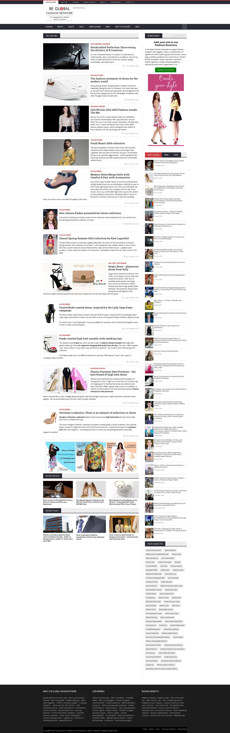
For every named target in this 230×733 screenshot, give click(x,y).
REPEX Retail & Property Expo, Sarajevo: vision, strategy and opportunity (169, 479)
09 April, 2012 (134, 362)
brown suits (176, 554)
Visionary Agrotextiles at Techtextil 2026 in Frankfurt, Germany (170, 390)
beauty (177, 562)
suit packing (150, 598)
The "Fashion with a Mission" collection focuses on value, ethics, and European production (169, 416)
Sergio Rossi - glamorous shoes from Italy (123, 268)
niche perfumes (152, 661)
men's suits (62, 698)
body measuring (171, 657)
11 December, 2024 (132, 66)
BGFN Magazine (51, 2)
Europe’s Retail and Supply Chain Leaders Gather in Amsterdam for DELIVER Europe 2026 (170, 289)
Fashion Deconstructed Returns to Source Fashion (169, 263)
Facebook (82, 731)
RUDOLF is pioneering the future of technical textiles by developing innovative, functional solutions (170, 340)
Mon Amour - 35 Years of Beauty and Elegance (167, 301)
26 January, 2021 (132, 100)
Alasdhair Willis (151, 570)
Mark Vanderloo (152, 558)
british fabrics (151, 594)
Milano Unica (150, 609)
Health (71, 26)
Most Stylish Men (122, 26)
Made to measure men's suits (171, 586)
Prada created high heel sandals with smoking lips (90, 338)
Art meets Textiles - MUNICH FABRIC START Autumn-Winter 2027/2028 (168, 212)
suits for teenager (164, 562)
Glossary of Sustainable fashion (158, 637)
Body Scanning (151, 617)
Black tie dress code (153, 601)
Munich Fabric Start (177, 625)
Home (145, 729)
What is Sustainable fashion (156, 641)
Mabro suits (164, 605)
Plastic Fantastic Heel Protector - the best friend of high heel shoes (113, 373)
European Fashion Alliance (171, 661)
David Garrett (173, 578)
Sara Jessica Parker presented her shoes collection (90, 213)
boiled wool (176, 598)
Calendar (75, 2)
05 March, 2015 (133, 203)
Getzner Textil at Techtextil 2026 (166, 351)
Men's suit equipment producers (114, 705)
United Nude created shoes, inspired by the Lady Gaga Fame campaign (95, 309)
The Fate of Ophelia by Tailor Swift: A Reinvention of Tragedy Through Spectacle (170, 530)
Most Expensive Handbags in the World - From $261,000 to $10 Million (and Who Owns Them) (123, 502)
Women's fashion (89, 2)
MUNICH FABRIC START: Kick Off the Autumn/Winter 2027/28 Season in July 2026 (168, 251)
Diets (81, 26)
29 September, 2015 (131, 133)
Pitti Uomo (176, 605)
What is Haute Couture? (165, 665)
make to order (178, 570)
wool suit (164, 566)
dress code (150, 562)
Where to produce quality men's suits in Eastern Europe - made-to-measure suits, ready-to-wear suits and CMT (58, 538)
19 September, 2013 (131, 298)
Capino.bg (149, 665)
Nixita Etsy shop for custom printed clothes (161, 669)
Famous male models (154, 621)
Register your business (165, 70)
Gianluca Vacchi (152, 582)
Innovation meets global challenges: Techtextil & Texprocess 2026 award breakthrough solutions (167, 454)
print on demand (152, 633)
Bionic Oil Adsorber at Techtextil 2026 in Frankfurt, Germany (169, 377)
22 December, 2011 (132, 403)
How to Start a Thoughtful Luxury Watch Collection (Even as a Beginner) (58, 502)
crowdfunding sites (153, 629)
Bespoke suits (179, 715)
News (108, 26)
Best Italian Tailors (166, 609)
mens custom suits (166, 594)
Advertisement (116, 2)
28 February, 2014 (132, 224)
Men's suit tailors (117, 698)
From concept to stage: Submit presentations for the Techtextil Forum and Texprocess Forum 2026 (170, 518)
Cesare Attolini (151, 566)
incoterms (163, 625)
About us (103, 2)
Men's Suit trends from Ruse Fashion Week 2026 (170, 314)
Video (137, 26)
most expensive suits (154, 613)
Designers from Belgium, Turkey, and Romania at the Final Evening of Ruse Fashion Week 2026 (168, 442)
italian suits (165, 570)
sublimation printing (171, 629)
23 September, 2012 (131, 329)
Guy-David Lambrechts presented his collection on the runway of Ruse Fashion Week (169, 404)
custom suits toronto (153, 550)
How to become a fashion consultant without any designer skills (90, 537)
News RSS (97, 731)
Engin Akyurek (166, 582)
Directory (64, 2)
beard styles (178, 637)
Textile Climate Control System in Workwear (166, 327)
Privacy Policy (182, 729)
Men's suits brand (167, 617)
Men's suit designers (107, 700)
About (151, 729)
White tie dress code (171, 601)
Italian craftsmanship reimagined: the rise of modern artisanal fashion (170, 504)
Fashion (49, 26)
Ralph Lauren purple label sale (157, 554)
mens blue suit (170, 574)
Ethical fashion (151, 649)
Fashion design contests (173, 645)
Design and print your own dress (172, 649)
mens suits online (171, 613)
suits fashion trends (153, 645)
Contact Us (130, 2)
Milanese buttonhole (153, 574)
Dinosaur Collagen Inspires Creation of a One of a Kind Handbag (169, 238)
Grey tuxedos (151, 605)
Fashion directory (72, 700)
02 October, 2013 (132, 257)
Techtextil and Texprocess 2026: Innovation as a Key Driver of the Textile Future (170, 492)
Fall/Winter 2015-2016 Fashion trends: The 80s (114, 111)
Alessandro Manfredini (173, 621)
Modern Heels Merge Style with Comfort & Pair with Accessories (110, 176)
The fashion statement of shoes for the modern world (114, 80)
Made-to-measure (149, 698)
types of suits (163, 598)
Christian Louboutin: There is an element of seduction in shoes (97, 412)
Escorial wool (151, 625)
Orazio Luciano (176, 566)
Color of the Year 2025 (167, 653)
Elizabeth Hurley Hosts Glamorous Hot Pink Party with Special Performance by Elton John (169, 366)
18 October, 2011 (132, 436)
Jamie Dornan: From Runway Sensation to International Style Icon (169, 225)
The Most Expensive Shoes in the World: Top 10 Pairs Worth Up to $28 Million (90, 502)
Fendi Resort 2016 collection (108, 143)
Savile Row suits (171, 590)
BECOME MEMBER (178, 35)
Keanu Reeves (151, 586)
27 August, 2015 (132, 164)
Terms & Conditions (168, 729)
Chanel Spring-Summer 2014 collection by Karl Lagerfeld (94, 238)
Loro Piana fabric (168, 558)
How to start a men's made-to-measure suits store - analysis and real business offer (123, 537)
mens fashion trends (153, 590)
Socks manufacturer (153, 657)
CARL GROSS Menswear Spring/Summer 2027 (169, 276)
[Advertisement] (140, 13)
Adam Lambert (170, 550)
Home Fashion (95, 26)
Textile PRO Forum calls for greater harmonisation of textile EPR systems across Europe (168, 201)
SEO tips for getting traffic (155, 578)
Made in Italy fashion (169, 633)
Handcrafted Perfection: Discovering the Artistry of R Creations (113, 49)
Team (158, 729)
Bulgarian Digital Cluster (110, 731)
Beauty (60, 26)
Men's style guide (57, 700)
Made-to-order (163, 698)
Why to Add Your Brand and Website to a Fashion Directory (169, 466)
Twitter (89, 731)
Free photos (150, 653)
